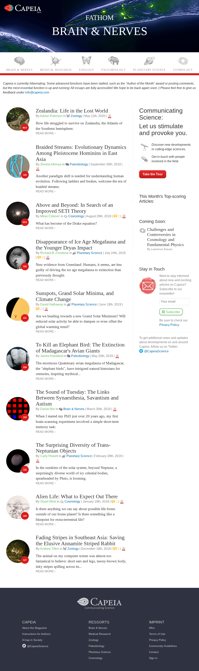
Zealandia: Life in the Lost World (72, 111)
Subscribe (172, 312)
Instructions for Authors (36, 633)
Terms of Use (157, 633)
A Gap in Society (32, 639)
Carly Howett (49, 456)
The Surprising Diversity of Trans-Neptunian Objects (73, 448)
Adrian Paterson (51, 116)
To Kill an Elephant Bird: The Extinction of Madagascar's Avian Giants (80, 348)
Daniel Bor (47, 409)
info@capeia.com (37, 92)
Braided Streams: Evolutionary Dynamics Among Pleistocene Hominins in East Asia (81, 153)
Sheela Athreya (50, 164)
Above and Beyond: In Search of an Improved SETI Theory (74, 208)
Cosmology (183, 69)
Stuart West (48, 501)
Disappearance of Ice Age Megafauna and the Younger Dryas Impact (80, 245)
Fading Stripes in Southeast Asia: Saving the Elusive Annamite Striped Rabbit (80, 540)
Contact (154, 652)
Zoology (86, 69)
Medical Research (56, 69)
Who (152, 627)
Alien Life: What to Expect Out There (77, 496)
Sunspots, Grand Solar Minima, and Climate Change (75, 296)
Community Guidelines (163, 645)
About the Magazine (34, 627)
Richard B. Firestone (54, 253)
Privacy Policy (169, 324)
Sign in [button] (153, 658)
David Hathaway (51, 304)
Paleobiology (113, 69)
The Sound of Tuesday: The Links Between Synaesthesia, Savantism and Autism (77, 398)
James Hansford (51, 356)
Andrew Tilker (49, 548)
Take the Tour (153, 174)
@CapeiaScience (156, 351)
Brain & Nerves (19, 69)
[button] (36, 620)
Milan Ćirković (50, 216)
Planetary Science (149, 69)
